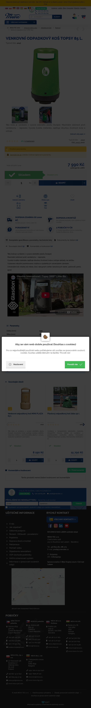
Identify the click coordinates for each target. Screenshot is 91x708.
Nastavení (18, 364)
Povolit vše (72, 364)
